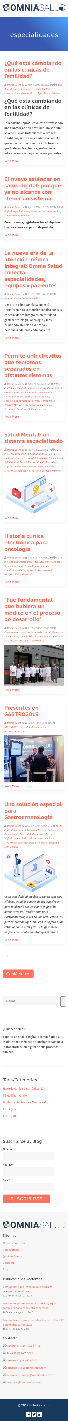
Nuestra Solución (14, 1243)
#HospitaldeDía (40, 396)
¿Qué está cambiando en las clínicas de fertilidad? (32, 69)
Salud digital (24, 396)
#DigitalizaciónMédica (47, 93)
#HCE (7, 388)
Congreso (41, 727)
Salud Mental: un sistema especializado (33, 437)
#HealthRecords (30, 400)
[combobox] (31, 1000)
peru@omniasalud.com (27, 1382)
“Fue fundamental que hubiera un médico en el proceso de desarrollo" (32, 609)
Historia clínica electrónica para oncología (26, 542)
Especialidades (21, 89)
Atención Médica (20, 388)
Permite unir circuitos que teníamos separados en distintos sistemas (32, 365)
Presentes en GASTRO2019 (21, 711)
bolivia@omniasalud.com (30, 1367)
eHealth (8, 392)
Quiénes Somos (12, 1256)
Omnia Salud (14, 85)
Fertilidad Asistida (40, 89)
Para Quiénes (11, 1249)
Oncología (10, 396)
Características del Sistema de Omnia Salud (39, 458)
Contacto (9, 1262)
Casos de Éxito (38, 388)
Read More (11, 161)
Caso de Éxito (27, 636)
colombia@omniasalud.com (35, 1375)
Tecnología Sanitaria (15, 409)
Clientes (8, 632)
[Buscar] (62, 1001)
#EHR (56, 384)
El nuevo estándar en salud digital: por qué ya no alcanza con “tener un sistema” (32, 188)
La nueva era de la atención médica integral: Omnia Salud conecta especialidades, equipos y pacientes (33, 269)
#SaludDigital (54, 388)
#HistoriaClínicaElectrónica (19, 93)
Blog (6, 1269)
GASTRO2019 (11, 727)
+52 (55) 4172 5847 (26, 1360)
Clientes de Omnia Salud (38, 392)
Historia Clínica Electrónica (38, 405)
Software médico (31, 298)
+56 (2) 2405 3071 (22, 1353)
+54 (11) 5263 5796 (29, 1346)
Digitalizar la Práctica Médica (20, 466)
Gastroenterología (14, 731)
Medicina (19, 392)
